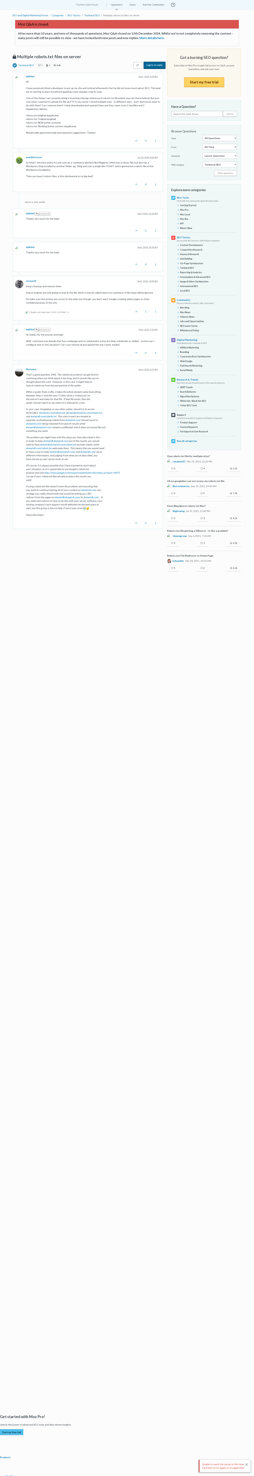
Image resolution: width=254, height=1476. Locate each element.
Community (183, 299)
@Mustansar (44, 329)
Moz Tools (183, 197)
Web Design (186, 361)
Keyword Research (189, 254)
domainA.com (88, 489)
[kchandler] (169, 561)
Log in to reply (154, 65)
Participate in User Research (194, 431)
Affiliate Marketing (189, 347)
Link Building (186, 258)
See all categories (187, 440)
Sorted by (175, 156)
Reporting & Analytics (191, 272)
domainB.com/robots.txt (43, 416)
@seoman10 (44, 213)
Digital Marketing (187, 339)
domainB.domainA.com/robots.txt (84, 412)
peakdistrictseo (34, 157)
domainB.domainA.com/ (38, 427)
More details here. (151, 38)
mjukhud (30, 76)
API (182, 223)
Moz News (185, 312)
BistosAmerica (181, 486)
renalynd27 (179, 461)
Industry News (187, 317)
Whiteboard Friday (189, 330)
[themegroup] (169, 536)
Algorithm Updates (189, 396)
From (173, 147)
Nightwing (179, 511)
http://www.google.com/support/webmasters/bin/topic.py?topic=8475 (82, 472)
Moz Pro (184, 210)
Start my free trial (204, 82)
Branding (184, 352)
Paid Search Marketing (191, 365)
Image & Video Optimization (194, 281)
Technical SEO (26, 65)
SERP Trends (186, 387)
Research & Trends (187, 379)
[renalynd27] (169, 461)
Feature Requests (189, 427)
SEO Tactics (183, 237)
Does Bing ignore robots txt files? (186, 505)
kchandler (178, 561)
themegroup (180, 536)
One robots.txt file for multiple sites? (188, 456)
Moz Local (185, 214)
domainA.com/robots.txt (52, 412)
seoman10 (31, 281)
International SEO (189, 286)
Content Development (191, 245)
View (173, 138)
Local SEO (185, 290)
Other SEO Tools (188, 405)
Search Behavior (188, 392)
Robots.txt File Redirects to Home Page (190, 555)
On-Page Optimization (191, 263)
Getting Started (188, 205)
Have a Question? (183, 107)
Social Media (186, 370)
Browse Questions (183, 131)
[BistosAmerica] (169, 486)
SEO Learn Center (189, 326)
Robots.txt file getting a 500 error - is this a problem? (197, 530)
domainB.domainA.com (55, 440)
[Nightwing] (169, 511)
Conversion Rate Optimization (195, 356)
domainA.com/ (73, 420)
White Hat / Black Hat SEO (193, 401)
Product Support (188, 422)
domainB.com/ (88, 451)
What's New (186, 228)
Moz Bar (184, 219)
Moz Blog (184, 307)
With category (177, 164)
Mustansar (31, 369)
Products (5, 1457)
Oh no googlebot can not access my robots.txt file (195, 481)
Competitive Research (191, 249)
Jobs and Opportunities (192, 321)
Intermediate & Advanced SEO (195, 277)
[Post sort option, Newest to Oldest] (138, 65)
